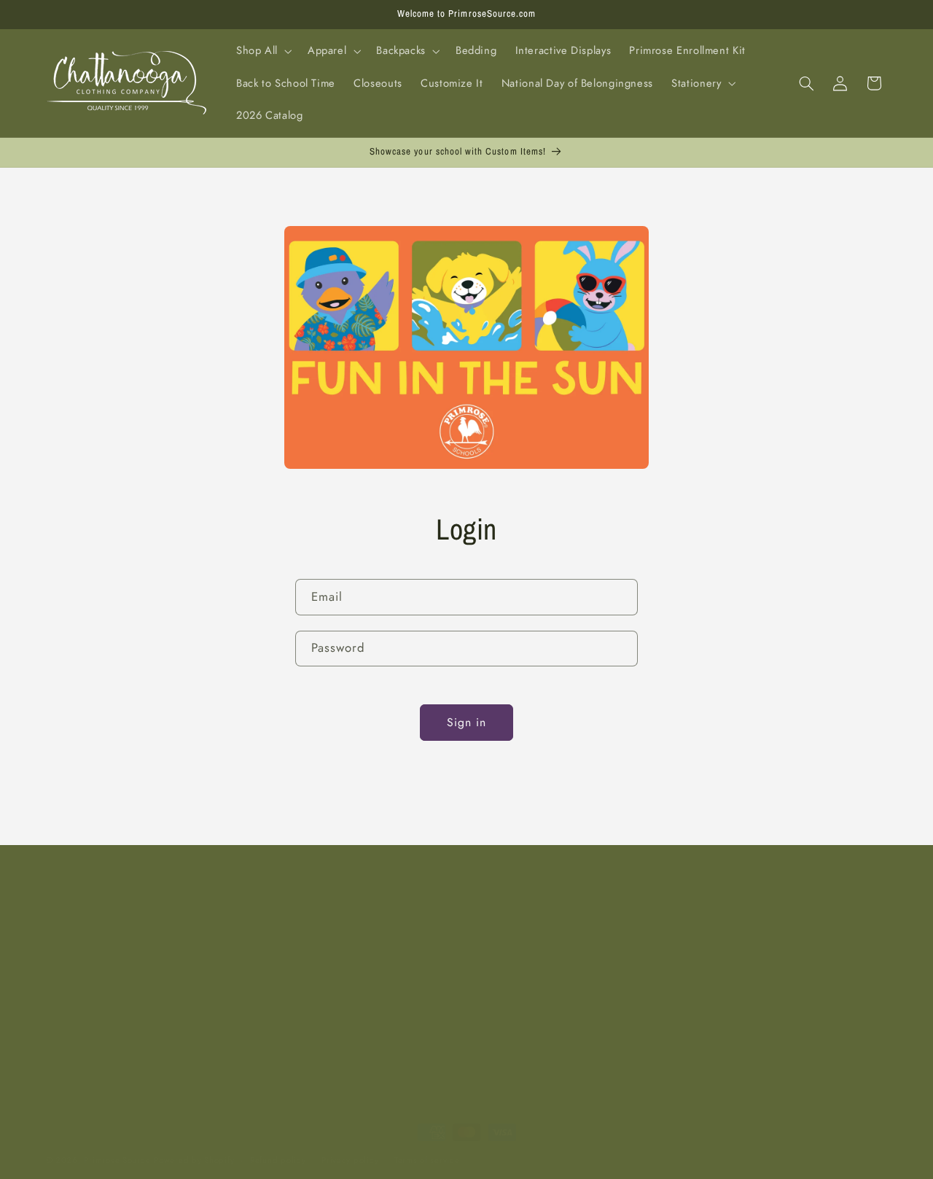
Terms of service (427, 1160)
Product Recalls (83, 1025)
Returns (348, 972)
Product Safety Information (395, 1025)
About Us (68, 946)
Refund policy (278, 1160)
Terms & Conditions (94, 1051)
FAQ (57, 972)
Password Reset (367, 999)
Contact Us (356, 946)
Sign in (466, 722)
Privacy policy (349, 1160)
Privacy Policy (79, 999)
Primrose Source (117, 1160)
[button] (262, 51)
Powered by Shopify (194, 1160)
